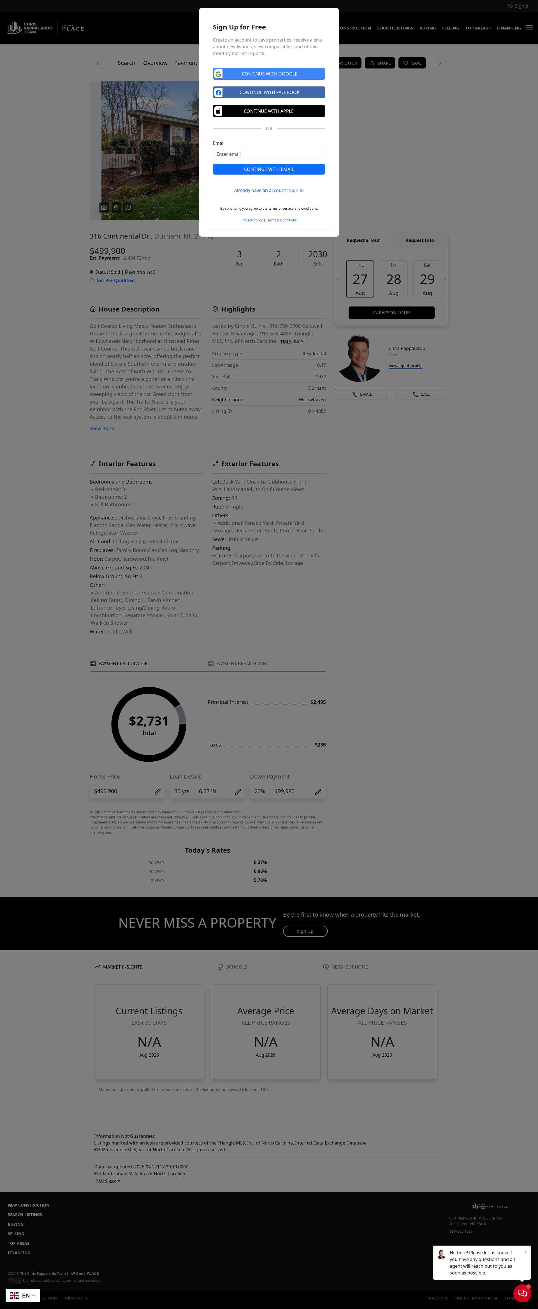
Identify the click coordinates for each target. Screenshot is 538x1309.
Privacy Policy (252, 220)
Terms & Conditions (281, 220)
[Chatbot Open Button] (522, 1293)
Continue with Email (269, 169)
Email (218, 143)
